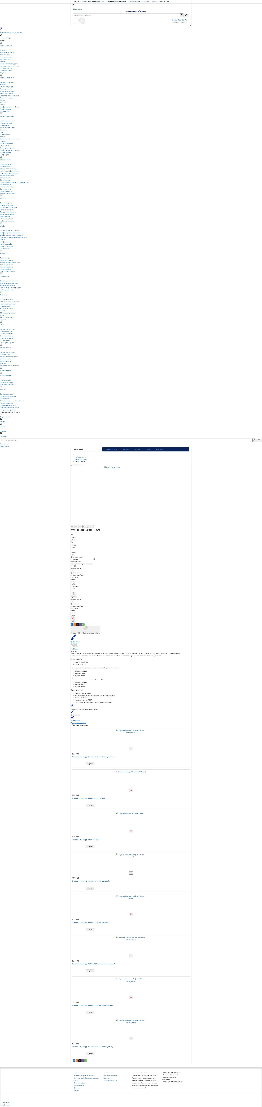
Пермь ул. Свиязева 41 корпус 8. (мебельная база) (88, 1)
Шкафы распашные (110, 1080)
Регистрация (4, 444)
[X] (77, 624)
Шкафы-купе (107, 1078)
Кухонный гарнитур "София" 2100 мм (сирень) (90, 922)
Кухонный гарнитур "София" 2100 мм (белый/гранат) (93, 1005)
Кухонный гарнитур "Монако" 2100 (85, 840)
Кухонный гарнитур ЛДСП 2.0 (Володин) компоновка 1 (93, 964)
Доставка (77, 1088)
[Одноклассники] (74, 624)
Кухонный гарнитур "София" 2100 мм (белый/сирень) (93, 757)
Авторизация (4, 446)
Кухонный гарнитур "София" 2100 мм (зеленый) (91, 881)
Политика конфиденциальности (84, 1075)
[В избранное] (73, 618)
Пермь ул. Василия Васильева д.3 (139, 1)
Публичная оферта (80, 1083)
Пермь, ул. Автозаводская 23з (161, 1)
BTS (72, 570)
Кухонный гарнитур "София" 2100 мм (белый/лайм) (92, 1047)
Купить (73, 597)
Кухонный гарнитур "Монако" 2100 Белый (88, 798)
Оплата (76, 1090)
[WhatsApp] (83, 624)
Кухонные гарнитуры (110, 1075)
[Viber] (80, 624)
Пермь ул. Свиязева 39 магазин (116, 1)
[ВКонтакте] (72, 624)
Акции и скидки (79, 1085)
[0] (76, 21)
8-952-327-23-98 (179, 19)
